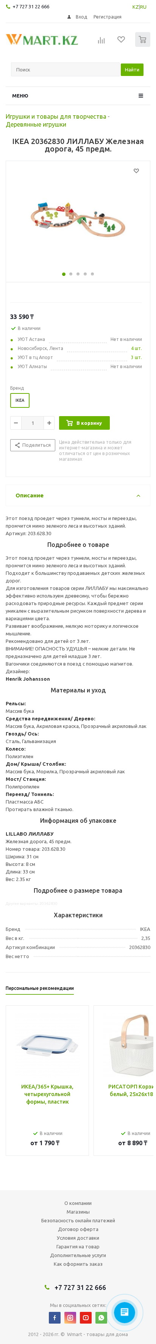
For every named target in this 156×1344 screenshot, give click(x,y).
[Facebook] (55, 1318)
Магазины (78, 1211)
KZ (136, 6)
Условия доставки (78, 1237)
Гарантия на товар (78, 1246)
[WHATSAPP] (101, 1318)
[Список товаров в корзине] (143, 45)
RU (143, 6)
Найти (132, 69)
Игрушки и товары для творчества (56, 116)
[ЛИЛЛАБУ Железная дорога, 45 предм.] (78, 219)
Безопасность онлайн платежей (78, 1220)
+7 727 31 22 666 (30, 6)
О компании (78, 1203)
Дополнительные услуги (78, 1255)
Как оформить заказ (78, 1264)
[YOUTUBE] (86, 1318)
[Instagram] (70, 1318)
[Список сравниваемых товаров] (101, 42)
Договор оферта (78, 1229)
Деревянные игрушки (36, 124)
